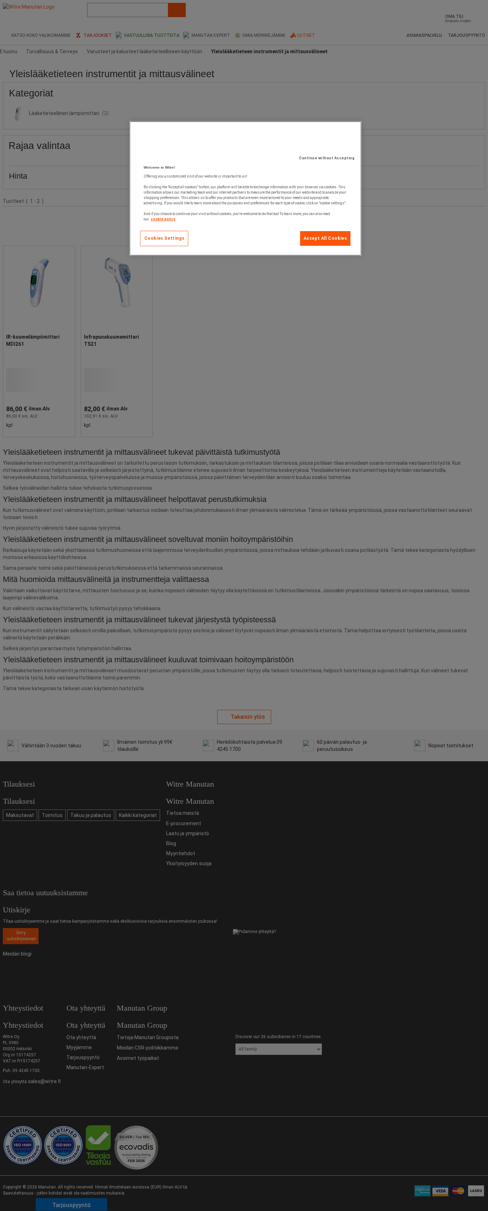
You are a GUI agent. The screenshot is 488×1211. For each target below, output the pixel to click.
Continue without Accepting (326, 158)
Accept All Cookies (325, 238)
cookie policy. (163, 219)
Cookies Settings (164, 238)
